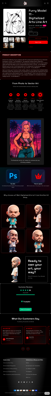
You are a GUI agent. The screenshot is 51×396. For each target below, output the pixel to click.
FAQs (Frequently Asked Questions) (11, 376)
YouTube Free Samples (31, 376)
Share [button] (31, 46)
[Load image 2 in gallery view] (11, 39)
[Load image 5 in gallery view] (5, 45)
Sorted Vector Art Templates (33, 367)
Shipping (37, 27)
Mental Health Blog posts (9, 367)
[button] (2, 3)
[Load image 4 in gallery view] (23, 39)
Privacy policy (27, 394)
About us (28, 379)
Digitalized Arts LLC (12, 394)
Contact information (42, 394)
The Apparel (29, 373)
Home (27, 364)
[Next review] (27, 350)
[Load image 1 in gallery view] (5, 39)
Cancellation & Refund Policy (10, 370)
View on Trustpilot (25, 311)
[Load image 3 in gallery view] (17, 39)
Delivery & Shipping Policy (9, 373)
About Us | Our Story (8, 364)
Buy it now (38, 42)
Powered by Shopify (20, 394)
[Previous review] (23, 350)
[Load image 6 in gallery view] (11, 45)
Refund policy (34, 394)
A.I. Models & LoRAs (30, 370)
